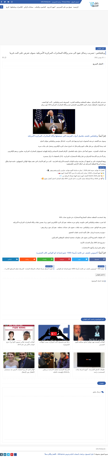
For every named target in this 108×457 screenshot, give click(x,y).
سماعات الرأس (28, 7)
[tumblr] (1, 454)
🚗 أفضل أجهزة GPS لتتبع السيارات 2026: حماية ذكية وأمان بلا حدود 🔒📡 (81, 173)
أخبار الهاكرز (100, 48)
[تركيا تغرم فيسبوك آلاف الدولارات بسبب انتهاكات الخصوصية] (54, 333)
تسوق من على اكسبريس (64, 7)
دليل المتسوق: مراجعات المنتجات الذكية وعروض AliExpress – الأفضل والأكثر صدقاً (69, 454)
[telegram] (8, 454)
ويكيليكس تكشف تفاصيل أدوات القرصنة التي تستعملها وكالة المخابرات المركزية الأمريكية (63, 136)
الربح (7, 7)
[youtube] (8, 1)
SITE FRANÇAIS (45, 2)
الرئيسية (75, 7)
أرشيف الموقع (75, 2)
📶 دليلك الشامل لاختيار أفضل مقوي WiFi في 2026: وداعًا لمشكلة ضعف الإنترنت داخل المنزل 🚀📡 (73, 179)
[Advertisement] (54, 28)
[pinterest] (11, 454)
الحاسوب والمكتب (40, 7)
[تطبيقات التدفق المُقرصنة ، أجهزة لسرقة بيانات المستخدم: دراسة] (89, 360)
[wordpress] (4, 454)
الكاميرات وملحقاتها (16, 7)
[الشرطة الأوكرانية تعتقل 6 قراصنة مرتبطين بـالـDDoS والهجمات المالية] (54, 360)
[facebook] (1, 1)
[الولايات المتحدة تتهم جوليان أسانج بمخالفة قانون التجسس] (89, 333)
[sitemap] (15, 454)
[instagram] (11, 1)
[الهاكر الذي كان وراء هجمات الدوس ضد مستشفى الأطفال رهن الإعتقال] (18, 360)
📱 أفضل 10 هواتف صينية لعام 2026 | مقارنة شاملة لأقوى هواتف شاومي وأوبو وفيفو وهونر (75, 170)
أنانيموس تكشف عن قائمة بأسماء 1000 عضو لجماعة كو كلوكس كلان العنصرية (67, 252)
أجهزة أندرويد (51, 7)
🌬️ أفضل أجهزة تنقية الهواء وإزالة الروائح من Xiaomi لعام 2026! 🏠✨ (82, 176)
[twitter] (4, 1)
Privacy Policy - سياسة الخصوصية (61, 2)
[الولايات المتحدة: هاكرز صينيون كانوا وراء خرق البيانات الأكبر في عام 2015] (18, 333)
